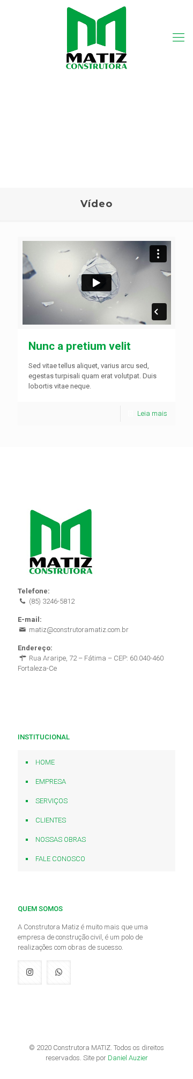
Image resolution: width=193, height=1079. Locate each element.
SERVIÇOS (51, 801)
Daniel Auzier (128, 1058)
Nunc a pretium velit (79, 346)
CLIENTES (50, 820)
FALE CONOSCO (60, 859)
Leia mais (152, 413)
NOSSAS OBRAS (60, 839)
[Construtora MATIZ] (96, 37)
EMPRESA (50, 781)
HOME (45, 762)
